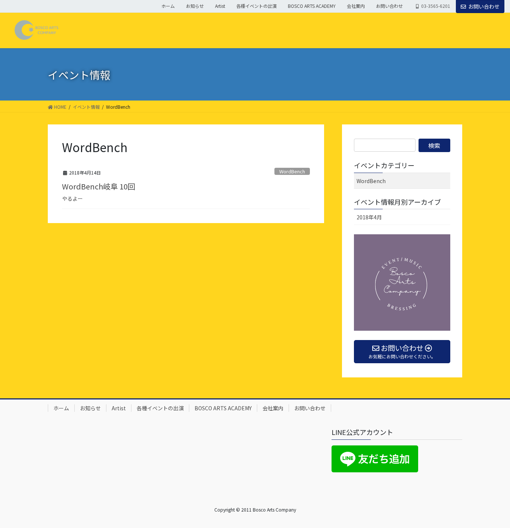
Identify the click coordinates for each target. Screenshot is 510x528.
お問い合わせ (389, 6)
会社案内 (356, 6)
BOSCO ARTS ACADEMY (312, 6)
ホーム (168, 6)
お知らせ (195, 6)
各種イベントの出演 (256, 6)
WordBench (292, 171)
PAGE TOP (492, 505)
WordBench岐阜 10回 (98, 186)
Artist (220, 6)
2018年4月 (369, 217)
